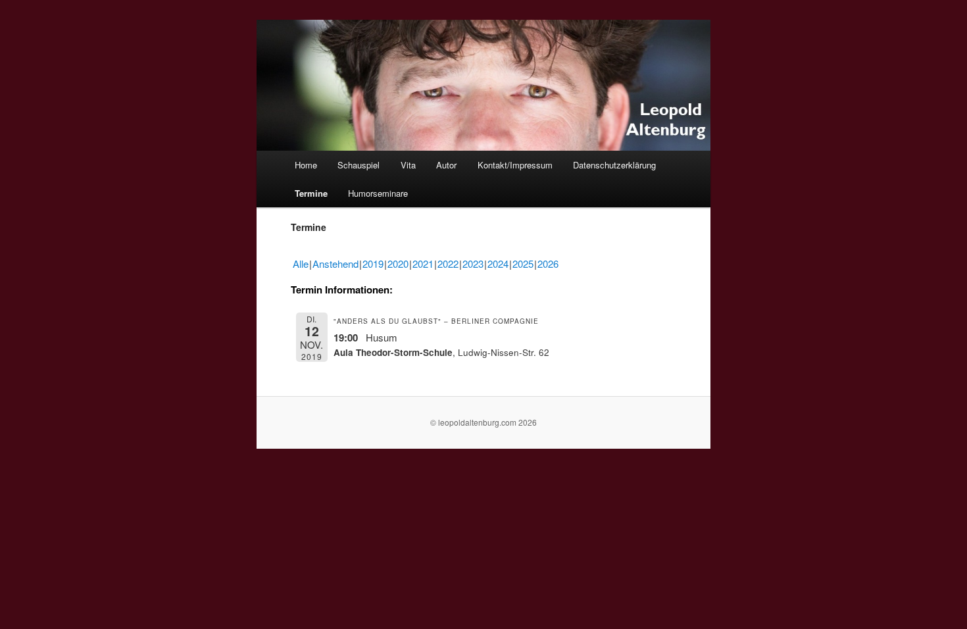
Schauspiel (358, 165)
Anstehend (335, 263)
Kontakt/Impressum (515, 165)
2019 (373, 263)
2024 (497, 263)
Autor (446, 165)
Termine (311, 193)
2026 (547, 263)
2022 (448, 263)
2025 (522, 263)
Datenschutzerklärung (614, 165)
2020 (398, 263)
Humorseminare (378, 193)
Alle (301, 263)
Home (306, 165)
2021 (423, 263)
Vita (408, 165)
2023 (473, 263)
